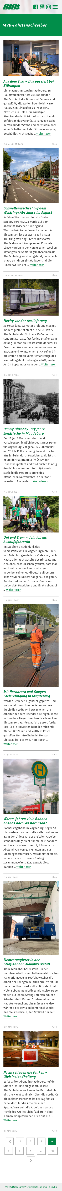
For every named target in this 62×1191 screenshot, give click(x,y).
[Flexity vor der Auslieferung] (31, 297)
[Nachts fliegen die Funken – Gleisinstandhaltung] (31, 1049)
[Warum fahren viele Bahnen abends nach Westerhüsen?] (31, 786)
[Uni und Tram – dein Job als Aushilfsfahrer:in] (31, 514)
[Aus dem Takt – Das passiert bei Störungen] (31, 58)
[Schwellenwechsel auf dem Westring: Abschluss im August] (31, 175)
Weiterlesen (43, 133)
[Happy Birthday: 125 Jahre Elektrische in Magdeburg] (31, 401)
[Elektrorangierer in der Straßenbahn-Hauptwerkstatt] (31, 918)
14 (52, 1151)
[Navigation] (55, 7)
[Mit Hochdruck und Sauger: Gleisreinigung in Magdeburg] (31, 645)
